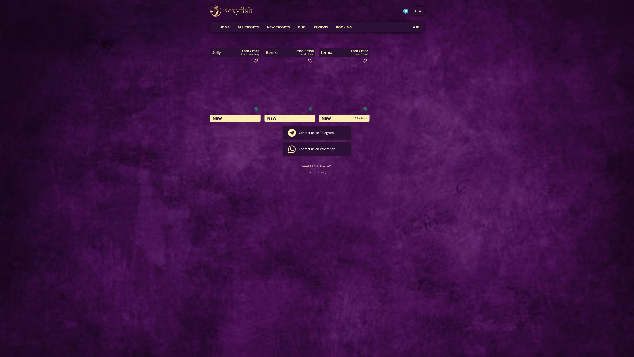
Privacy (322, 172)
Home (224, 27)
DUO (302, 27)
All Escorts (248, 27)
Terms (311, 172)
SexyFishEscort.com (321, 165)
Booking (344, 27)
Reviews (321, 27)
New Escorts (278, 27)
